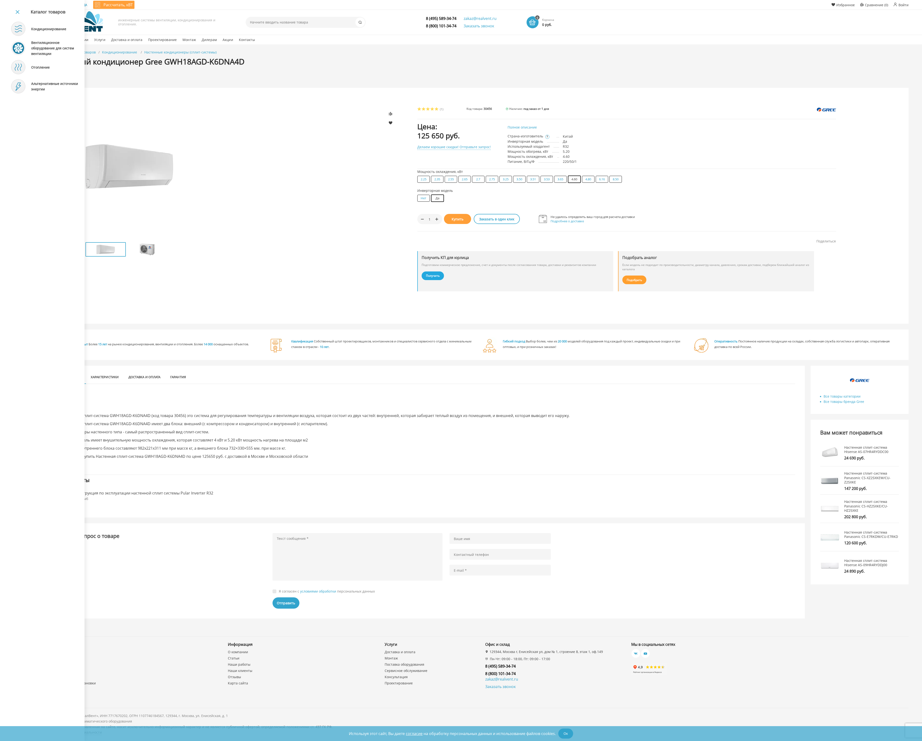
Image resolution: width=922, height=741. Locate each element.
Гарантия (178, 377)
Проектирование (399, 683)
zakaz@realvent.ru (480, 18)
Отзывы (234, 677)
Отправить (286, 603)
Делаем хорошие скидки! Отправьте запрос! (454, 147)
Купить (457, 219)
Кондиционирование (120, 52)
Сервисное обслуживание (406, 670)
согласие (414, 733)
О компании (238, 652)
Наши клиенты (240, 670)
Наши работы (239, 664)
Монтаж (391, 658)
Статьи (233, 658)
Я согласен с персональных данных (327, 591)
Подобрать (634, 280)
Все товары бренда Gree (844, 401)
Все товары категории (842, 396)
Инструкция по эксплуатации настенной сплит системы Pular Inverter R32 (144, 493)
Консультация (396, 677)
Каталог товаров (48, 12)
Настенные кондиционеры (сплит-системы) (180, 52)
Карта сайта (238, 683)
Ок (566, 733)
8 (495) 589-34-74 (441, 18)
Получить (433, 276)
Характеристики (105, 377)
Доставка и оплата (144, 377)
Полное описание (522, 127)
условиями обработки (318, 591)
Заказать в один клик (496, 219)
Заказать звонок (479, 26)
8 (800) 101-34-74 (441, 26)
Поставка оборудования (404, 664)
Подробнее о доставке (567, 221)
